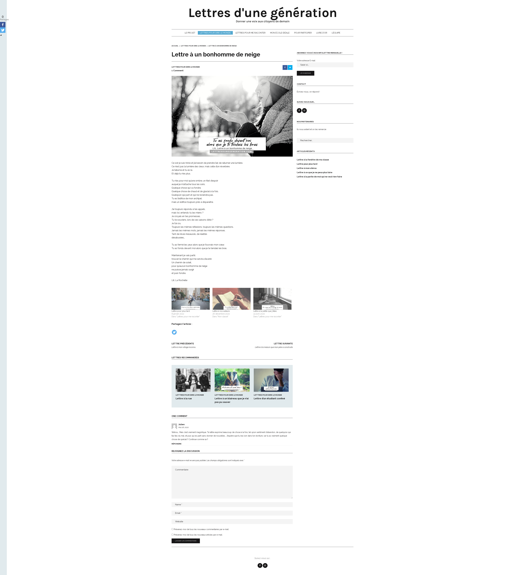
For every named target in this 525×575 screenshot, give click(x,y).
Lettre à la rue (184, 398)
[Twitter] (174, 332)
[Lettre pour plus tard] (191, 299)
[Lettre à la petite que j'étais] (272, 299)
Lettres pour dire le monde (215, 33)
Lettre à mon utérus (307, 168)
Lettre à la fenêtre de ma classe (313, 160)
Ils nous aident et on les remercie (311, 129)
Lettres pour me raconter (250, 33)
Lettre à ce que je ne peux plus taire (314, 172)
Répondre (176, 444)
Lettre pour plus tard (181, 311)
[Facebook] (2, 24)
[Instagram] (265, 565)
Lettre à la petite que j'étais (265, 311)
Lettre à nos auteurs (221, 311)
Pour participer (303, 33)
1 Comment (177, 70)
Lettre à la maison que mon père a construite (274, 345)
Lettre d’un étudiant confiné (269, 398)
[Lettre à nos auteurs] (231, 299)
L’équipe (336, 33)
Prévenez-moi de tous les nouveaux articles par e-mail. (198, 535)
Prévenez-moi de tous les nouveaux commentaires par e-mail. (201, 529)
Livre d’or (321, 33)
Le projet (190, 33)
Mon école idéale (280, 33)
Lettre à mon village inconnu (184, 345)
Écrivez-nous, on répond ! (308, 92)
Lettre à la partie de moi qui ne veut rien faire (319, 177)
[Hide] (1, 35)
